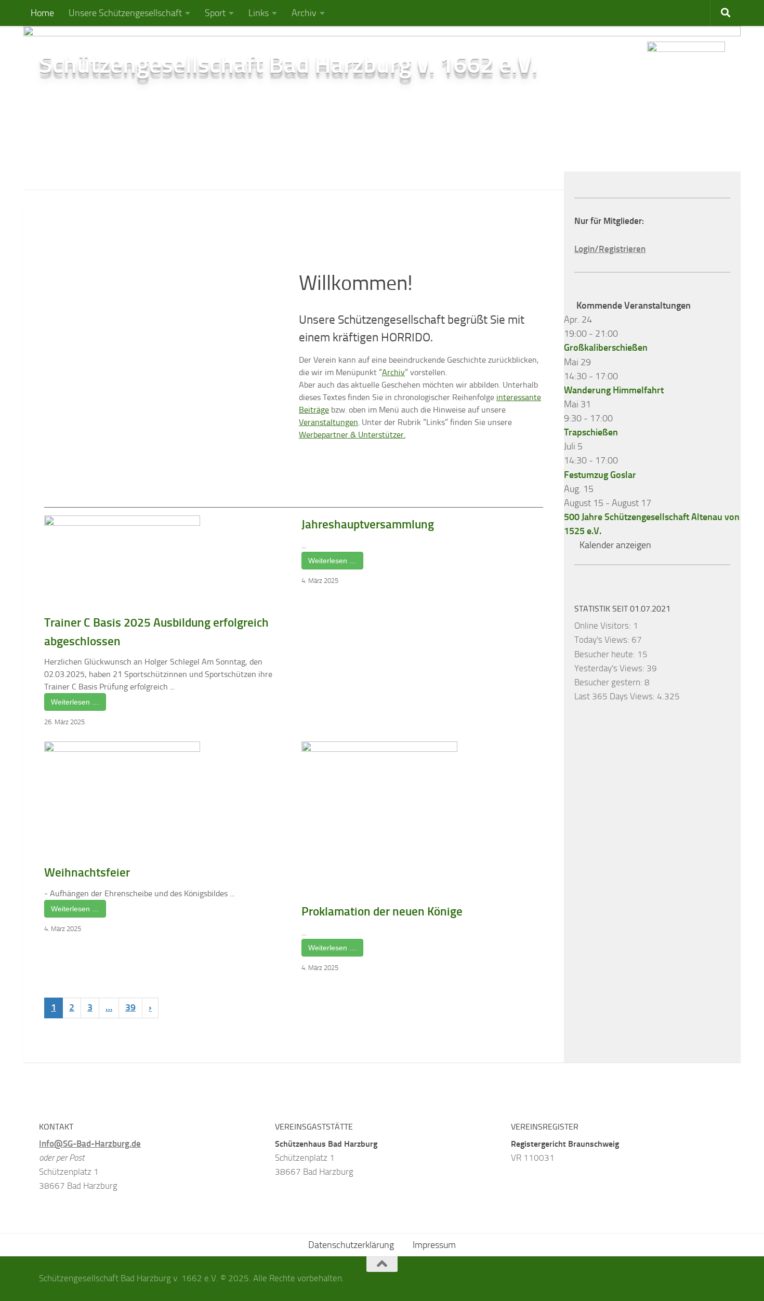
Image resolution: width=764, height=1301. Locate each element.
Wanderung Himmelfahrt (614, 390)
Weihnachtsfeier (87, 872)
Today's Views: (602, 639)
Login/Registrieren (610, 249)
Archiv (304, 13)
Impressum (434, 1245)
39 (130, 1007)
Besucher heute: (605, 654)
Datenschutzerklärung (351, 1245)
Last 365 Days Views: (615, 696)
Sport (215, 13)
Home (42, 13)
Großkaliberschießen (606, 347)
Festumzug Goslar (600, 475)
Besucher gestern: (609, 682)
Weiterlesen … (75, 702)
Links (258, 13)
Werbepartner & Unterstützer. (352, 435)
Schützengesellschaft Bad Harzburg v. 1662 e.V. (288, 64)
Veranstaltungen (328, 422)
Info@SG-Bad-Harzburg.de (90, 1143)
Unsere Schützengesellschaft (125, 13)
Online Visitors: (603, 625)
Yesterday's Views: (610, 668)
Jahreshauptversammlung (367, 524)
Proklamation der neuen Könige (382, 911)
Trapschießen (591, 432)
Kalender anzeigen (615, 545)
